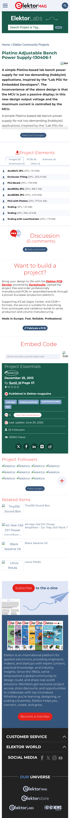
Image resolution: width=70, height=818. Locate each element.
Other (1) (35, 163)
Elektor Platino (51, 401)
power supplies (28, 402)
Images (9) (15, 159)
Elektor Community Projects (31, 44)
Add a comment (36, 249)
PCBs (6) (31, 159)
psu (8, 407)
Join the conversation (27, 415)
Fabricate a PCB (36, 328)
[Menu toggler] (5, 5)
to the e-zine (36, 588)
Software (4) (49, 159)
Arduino (10, 402)
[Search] (58, 27)
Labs (26, 18)
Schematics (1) (17, 163)
